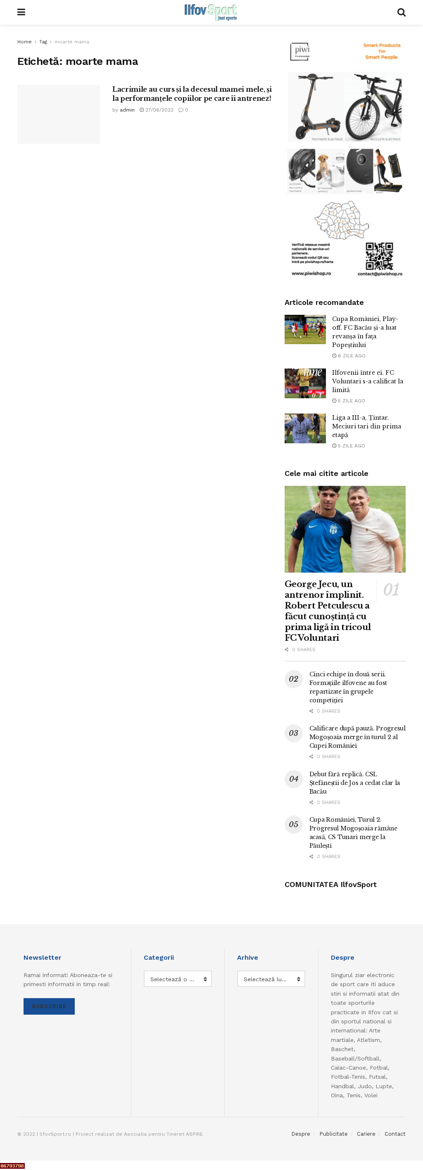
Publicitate (333, 1134)
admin (127, 110)
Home (24, 42)
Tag (43, 42)
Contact (395, 1134)
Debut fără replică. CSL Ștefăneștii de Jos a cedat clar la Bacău (354, 782)
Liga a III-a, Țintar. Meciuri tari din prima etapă (366, 426)
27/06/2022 (158, 110)
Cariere (366, 1134)
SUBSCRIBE (49, 1006)
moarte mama (72, 42)
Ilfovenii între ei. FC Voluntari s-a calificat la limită (367, 381)
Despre (300, 1134)
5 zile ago (350, 401)
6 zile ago (351, 356)
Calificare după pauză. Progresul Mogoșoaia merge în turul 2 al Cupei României (357, 737)
